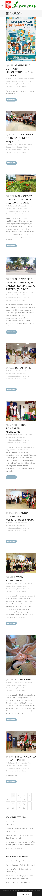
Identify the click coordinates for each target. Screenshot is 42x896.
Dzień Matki (23, 367)
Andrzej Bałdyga (25, 882)
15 (8, 808)
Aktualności (23, 144)
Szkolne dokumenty (18, 81)
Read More (11, 99)
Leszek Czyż (21, 84)
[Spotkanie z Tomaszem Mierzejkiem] (21, 411)
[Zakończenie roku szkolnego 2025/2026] (21, 121)
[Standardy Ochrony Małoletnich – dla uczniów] (21, 39)
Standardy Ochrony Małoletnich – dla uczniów (21, 822)
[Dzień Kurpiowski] (21, 563)
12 (19, 804)
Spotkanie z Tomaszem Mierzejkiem (19, 428)
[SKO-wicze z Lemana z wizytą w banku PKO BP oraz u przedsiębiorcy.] (21, 266)
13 (24, 804)
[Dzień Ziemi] (21, 655)
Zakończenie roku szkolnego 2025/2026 (19, 138)
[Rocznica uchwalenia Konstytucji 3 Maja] (21, 499)
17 (19, 808)
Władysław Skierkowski (23, 861)
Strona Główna (24, 78)
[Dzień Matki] (21, 353)
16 (13, 808)
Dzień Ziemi (23, 679)
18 (24, 808)
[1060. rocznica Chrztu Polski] (21, 742)
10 (8, 804)
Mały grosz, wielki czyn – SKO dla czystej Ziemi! (19, 199)
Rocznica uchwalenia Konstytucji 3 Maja (20, 516)
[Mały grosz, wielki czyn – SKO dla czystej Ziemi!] (21, 183)
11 (13, 804)
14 (29, 804)
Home (7, 14)
